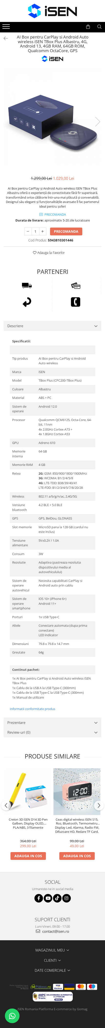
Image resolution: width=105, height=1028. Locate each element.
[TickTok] (57, 898)
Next (97, 122)
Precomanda (66, 231)
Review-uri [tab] (18, 732)
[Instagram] (66, 898)
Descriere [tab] (15, 325)
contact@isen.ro (55, 931)
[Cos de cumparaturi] (88, 27)
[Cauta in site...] (99, 27)
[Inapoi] (3, 38)
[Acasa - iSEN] (52, 11)
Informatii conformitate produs (32, 709)
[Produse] (6, 28)
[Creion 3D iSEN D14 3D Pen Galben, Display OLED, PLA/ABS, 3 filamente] (28, 791)
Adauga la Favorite (50, 252)
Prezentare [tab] (16, 722)
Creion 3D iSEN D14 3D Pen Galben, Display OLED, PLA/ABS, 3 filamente (28, 823)
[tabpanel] (52, 116)
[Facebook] (38, 898)
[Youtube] (48, 898)
